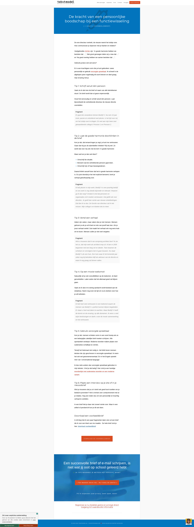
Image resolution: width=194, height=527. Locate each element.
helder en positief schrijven (114, 523)
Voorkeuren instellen (28, 526)
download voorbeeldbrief (87, 426)
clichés (87, 51)
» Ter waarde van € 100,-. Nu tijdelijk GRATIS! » (97, 482)
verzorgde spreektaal (98, 71)
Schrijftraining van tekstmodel (66, 2)
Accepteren (9, 525)
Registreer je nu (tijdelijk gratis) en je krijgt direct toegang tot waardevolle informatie (97, 506)
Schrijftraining (93, 523)
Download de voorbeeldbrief (97, 438)
